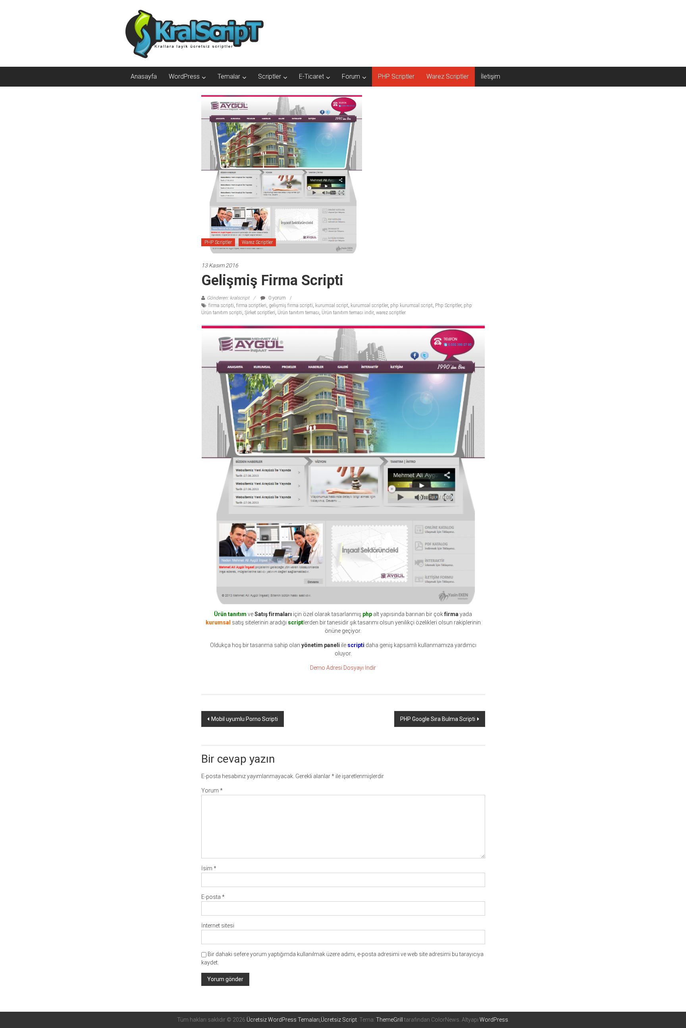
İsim (208, 868)
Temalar (229, 76)
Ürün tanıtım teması (298, 312)
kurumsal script (331, 305)
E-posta (213, 897)
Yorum (212, 790)
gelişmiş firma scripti (291, 305)
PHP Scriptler (396, 76)
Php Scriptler (448, 305)
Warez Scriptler (447, 76)
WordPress (184, 76)
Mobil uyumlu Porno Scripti (244, 719)
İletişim (490, 76)
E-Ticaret (311, 76)
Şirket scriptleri (260, 312)
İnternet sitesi (217, 925)
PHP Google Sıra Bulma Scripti (437, 719)
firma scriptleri (251, 305)
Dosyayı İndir (359, 668)
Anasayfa (144, 76)
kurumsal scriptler (369, 305)
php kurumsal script (411, 305)
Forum (351, 76)
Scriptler (269, 76)
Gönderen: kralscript (228, 298)
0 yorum (276, 298)
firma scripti (221, 305)
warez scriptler (391, 312)
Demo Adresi (326, 668)
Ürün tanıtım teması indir (348, 312)
